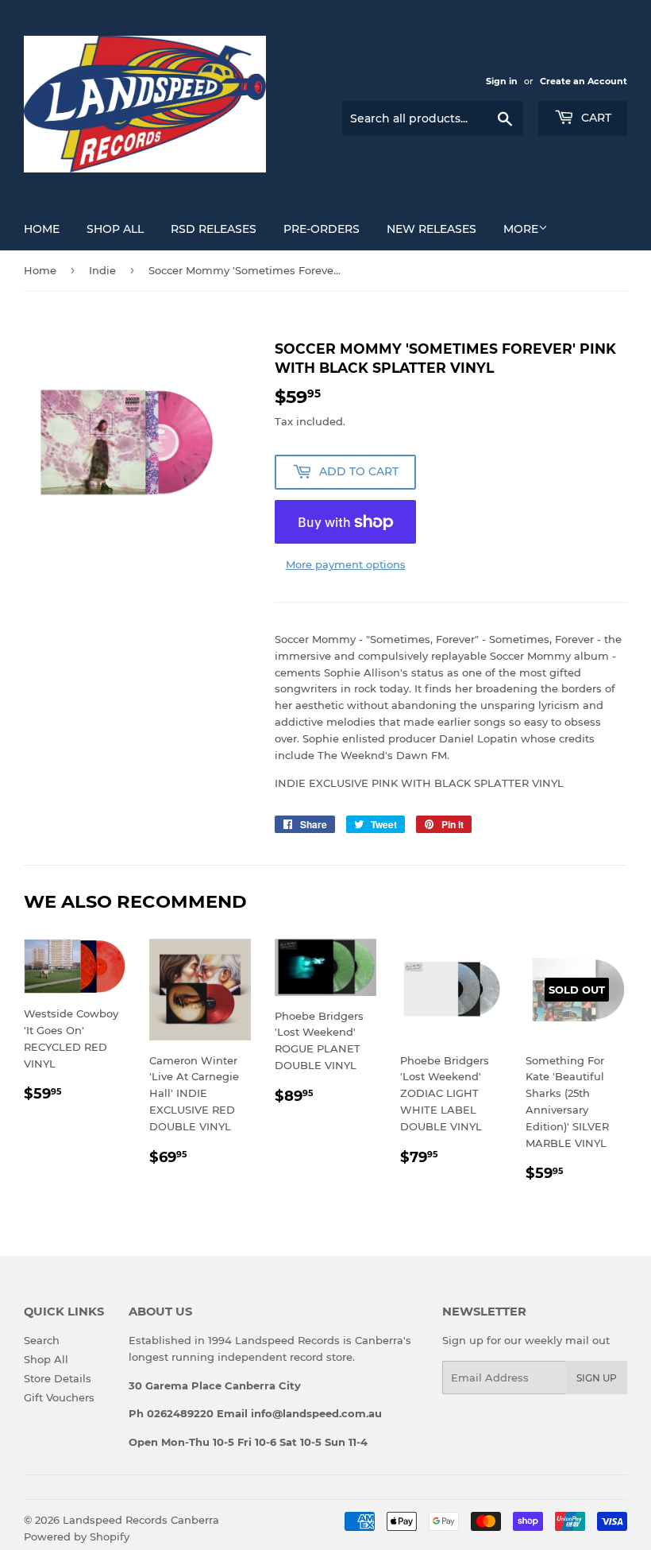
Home (42, 229)
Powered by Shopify (76, 1536)
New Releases (431, 229)
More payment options (346, 564)
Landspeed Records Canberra (141, 1519)
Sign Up (596, 1378)
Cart (594, 117)
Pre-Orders (321, 229)
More (520, 229)
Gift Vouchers (59, 1397)
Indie (102, 270)
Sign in (502, 81)
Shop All (115, 229)
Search (42, 1340)
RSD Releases (213, 229)
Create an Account (583, 81)
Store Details (57, 1378)
